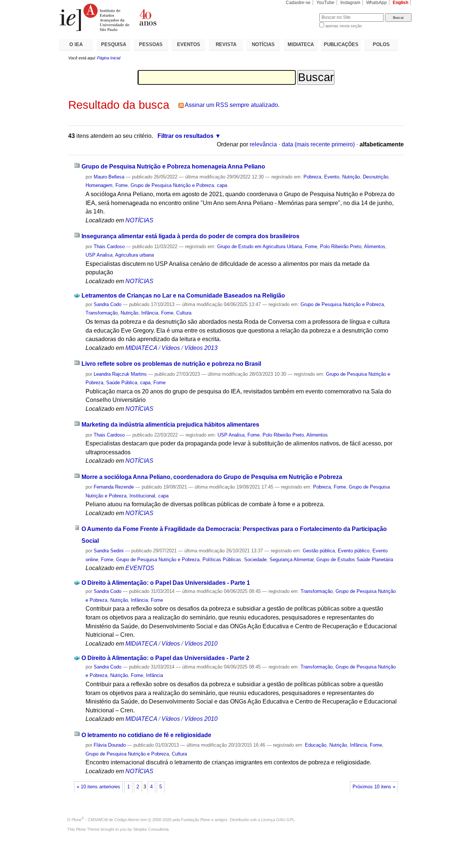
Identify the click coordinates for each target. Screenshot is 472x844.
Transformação (102, 313)
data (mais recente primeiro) (318, 144)
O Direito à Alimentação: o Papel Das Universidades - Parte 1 (165, 583)
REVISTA (226, 44)
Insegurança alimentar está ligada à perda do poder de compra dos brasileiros (190, 236)
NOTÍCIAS (263, 44)
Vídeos (171, 348)
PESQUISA (113, 44)
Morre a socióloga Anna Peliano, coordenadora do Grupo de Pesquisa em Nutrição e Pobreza (211, 477)
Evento (331, 177)
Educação (315, 745)
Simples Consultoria (151, 829)
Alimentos (374, 246)
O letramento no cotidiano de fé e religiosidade (146, 735)
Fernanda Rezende (114, 487)
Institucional (142, 496)
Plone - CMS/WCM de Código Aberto (105, 819)
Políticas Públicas (221, 559)
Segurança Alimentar (291, 559)
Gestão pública (319, 550)
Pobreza (312, 177)
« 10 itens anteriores (98, 786)
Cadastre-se (298, 2)
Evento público (353, 550)
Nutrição (351, 177)
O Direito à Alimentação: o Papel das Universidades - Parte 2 (165, 658)
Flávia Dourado (110, 745)
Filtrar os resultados (185, 136)
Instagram (350, 2)
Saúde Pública (121, 382)
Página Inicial (108, 58)
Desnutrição (375, 177)
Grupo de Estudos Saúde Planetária (354, 559)
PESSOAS (151, 44)
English (400, 2)
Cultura (183, 313)
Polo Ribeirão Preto (340, 246)
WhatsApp (376, 2)
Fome (121, 185)
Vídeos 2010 (201, 643)
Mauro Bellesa (109, 177)
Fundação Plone (195, 819)
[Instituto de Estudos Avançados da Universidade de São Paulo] (147, 17)
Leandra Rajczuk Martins (120, 374)
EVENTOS (188, 44)
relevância (263, 144)
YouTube (325, 2)
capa (222, 185)
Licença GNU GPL (278, 819)
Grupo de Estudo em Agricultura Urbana (259, 246)
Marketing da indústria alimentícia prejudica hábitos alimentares (170, 424)
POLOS (381, 44)
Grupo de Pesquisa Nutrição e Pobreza (172, 185)
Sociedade (255, 559)
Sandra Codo (107, 304)
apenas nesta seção (343, 26)
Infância (149, 313)
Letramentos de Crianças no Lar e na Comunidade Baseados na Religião (183, 295)
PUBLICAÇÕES (341, 44)
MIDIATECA (301, 44)
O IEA (76, 44)
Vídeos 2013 (201, 348)
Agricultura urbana (134, 255)
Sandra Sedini (109, 550)
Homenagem (99, 185)
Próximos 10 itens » (374, 786)
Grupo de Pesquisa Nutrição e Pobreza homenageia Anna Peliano (173, 166)
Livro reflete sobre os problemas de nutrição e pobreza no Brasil (171, 364)
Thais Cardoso (109, 246)
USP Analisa (99, 255)
